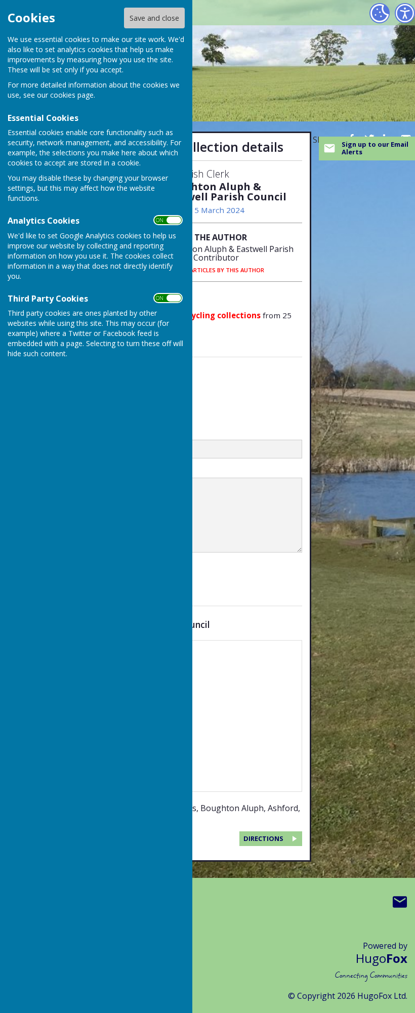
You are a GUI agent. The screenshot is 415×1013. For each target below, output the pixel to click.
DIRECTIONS (263, 838)
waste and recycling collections (199, 315)
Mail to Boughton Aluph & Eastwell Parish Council (399, 901)
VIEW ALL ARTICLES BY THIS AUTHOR (213, 270)
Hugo (381, 958)
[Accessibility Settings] (405, 13)
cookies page (72, 95)
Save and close (154, 18)
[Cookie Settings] (379, 13)
